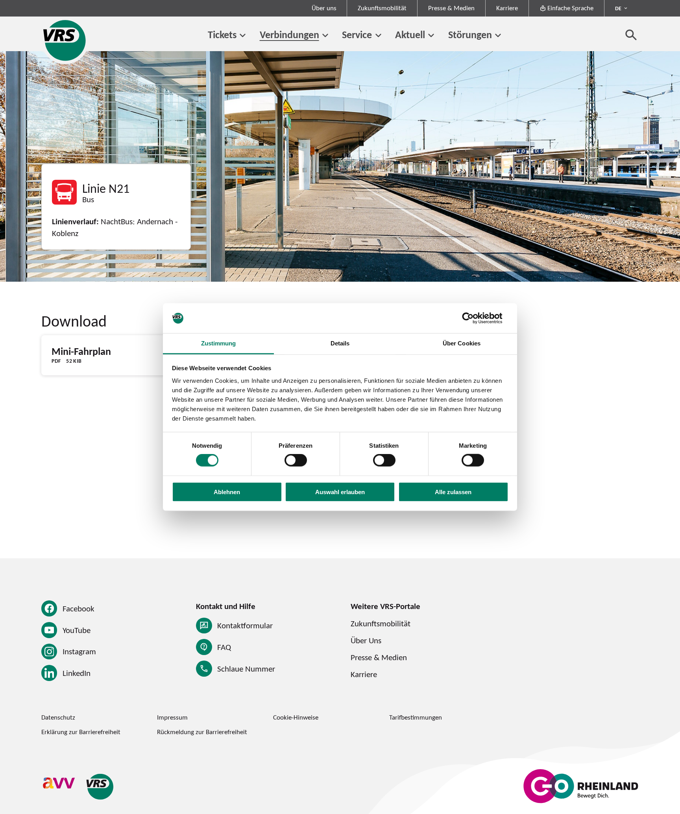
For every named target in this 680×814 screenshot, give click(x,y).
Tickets (222, 34)
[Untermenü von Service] (378, 36)
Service (357, 34)
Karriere (507, 8)
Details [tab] (340, 343)
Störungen (470, 34)
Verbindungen (289, 34)
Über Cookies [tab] (461, 343)
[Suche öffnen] (631, 34)
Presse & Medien (451, 8)
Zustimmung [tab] (218, 343)
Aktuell (410, 34)
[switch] (296, 460)
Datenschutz (58, 717)
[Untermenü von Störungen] (498, 36)
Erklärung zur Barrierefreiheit (80, 731)
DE (618, 8)
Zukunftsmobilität (382, 8)
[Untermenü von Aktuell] (431, 36)
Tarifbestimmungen (415, 717)
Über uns (324, 8)
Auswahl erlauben (340, 491)
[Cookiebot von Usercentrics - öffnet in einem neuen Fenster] (474, 318)
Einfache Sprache (570, 8)
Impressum (172, 717)
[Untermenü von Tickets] (243, 36)
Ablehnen (227, 491)
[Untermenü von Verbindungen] (325, 36)
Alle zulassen (453, 491)
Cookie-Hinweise (295, 717)
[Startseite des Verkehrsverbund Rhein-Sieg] (65, 40)
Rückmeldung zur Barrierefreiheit (202, 731)
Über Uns (366, 640)
